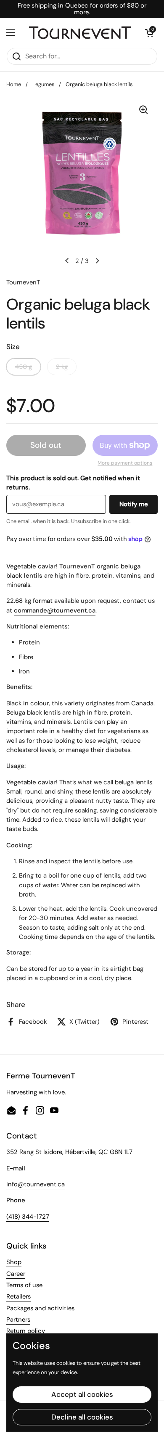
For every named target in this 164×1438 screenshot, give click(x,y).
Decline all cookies (82, 1417)
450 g (23, 367)
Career (15, 1274)
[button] (149, 32)
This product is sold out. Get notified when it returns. (73, 483)
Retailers (18, 1296)
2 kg (62, 367)
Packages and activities (40, 1308)
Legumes (43, 84)
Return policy (25, 1331)
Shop (13, 1262)
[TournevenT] (80, 32)
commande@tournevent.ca (54, 610)
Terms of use (24, 1285)
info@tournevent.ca (35, 1184)
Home (13, 84)
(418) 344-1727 (27, 1216)
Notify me (133, 504)
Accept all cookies (82, 1394)
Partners (18, 1319)
